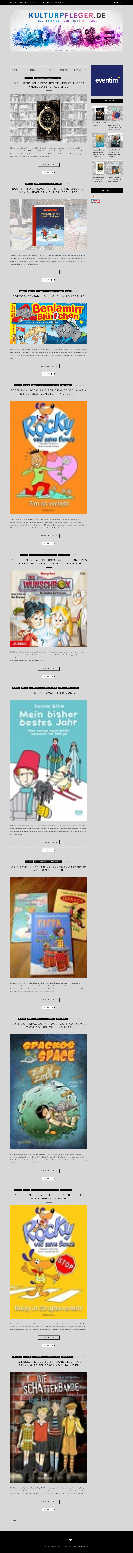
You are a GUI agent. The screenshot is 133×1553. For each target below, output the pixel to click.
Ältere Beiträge (17, 1520)
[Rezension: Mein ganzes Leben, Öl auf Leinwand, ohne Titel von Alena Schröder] (115, 114)
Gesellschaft (45, 2)
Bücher (13, 2)
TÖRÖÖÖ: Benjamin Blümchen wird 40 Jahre (49, 296)
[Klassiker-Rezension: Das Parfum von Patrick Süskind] (100, 168)
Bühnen (23, 2)
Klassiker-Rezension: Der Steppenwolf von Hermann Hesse (114, 179)
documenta (59, 2)
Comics (31, 291)
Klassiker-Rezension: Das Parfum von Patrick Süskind (98, 179)
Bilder (33, 2)
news (68, 291)
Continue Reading (49, 164)
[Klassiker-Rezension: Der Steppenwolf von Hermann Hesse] (115, 168)
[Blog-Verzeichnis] (95, 200)
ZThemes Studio (82, 1546)
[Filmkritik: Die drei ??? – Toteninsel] (100, 114)
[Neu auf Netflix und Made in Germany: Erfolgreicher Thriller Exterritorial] (115, 141)
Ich (67, 2)
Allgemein (17, 1356)
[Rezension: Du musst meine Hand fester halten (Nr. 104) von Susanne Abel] (100, 141)
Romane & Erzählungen (68, 687)
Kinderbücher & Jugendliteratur (47, 78)
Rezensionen (66, 385)
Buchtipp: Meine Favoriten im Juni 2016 (48, 692)
